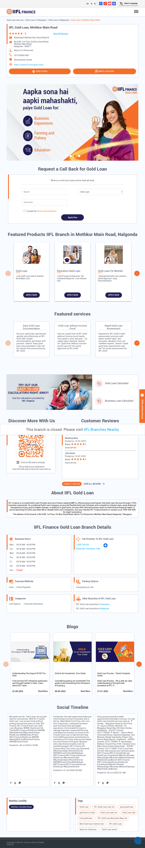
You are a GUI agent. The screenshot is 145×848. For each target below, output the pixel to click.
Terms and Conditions (46, 211)
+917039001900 (21, 55)
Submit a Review (72, 484)
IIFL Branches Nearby (101, 429)
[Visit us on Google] (105, 3)
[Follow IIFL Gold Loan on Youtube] (110, 3)
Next (137, 273)
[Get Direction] (105, 547)
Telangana (104, 604)
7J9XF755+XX (82, 545)
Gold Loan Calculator (117, 383)
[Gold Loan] (31, 255)
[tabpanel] (72, 122)
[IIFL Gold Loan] (21, 12)
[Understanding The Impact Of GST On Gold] (30, 652)
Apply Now (31, 295)
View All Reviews (60, 33)
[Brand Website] (114, 3)
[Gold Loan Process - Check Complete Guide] (115, 652)
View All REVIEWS (92, 484)
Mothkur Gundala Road (21, 807)
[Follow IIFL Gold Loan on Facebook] (101, 3)
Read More (43, 691)
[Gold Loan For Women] (113, 255)
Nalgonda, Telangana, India (88, 548)
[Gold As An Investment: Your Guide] (72, 652)
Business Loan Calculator (119, 400)
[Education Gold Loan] (72, 255)
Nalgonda (104, 608)
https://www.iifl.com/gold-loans (28, 65)
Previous (8, 273)
